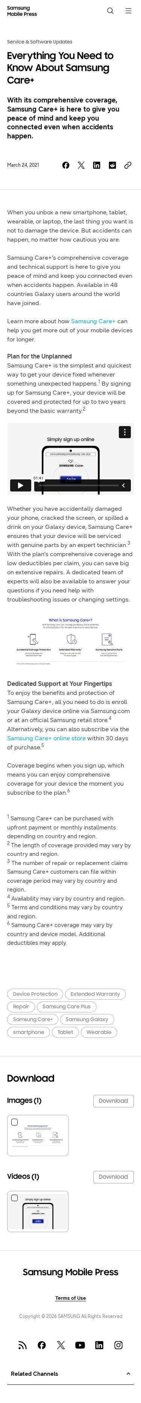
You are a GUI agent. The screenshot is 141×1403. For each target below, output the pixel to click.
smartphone (28, 1033)
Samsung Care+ (93, 321)
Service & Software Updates (39, 42)
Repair (21, 1007)
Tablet (65, 1033)
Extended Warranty (95, 994)
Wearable (99, 1033)
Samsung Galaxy (87, 1020)
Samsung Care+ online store (46, 738)
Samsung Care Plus (66, 1007)
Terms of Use (70, 1298)
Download (113, 1101)
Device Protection (35, 994)
